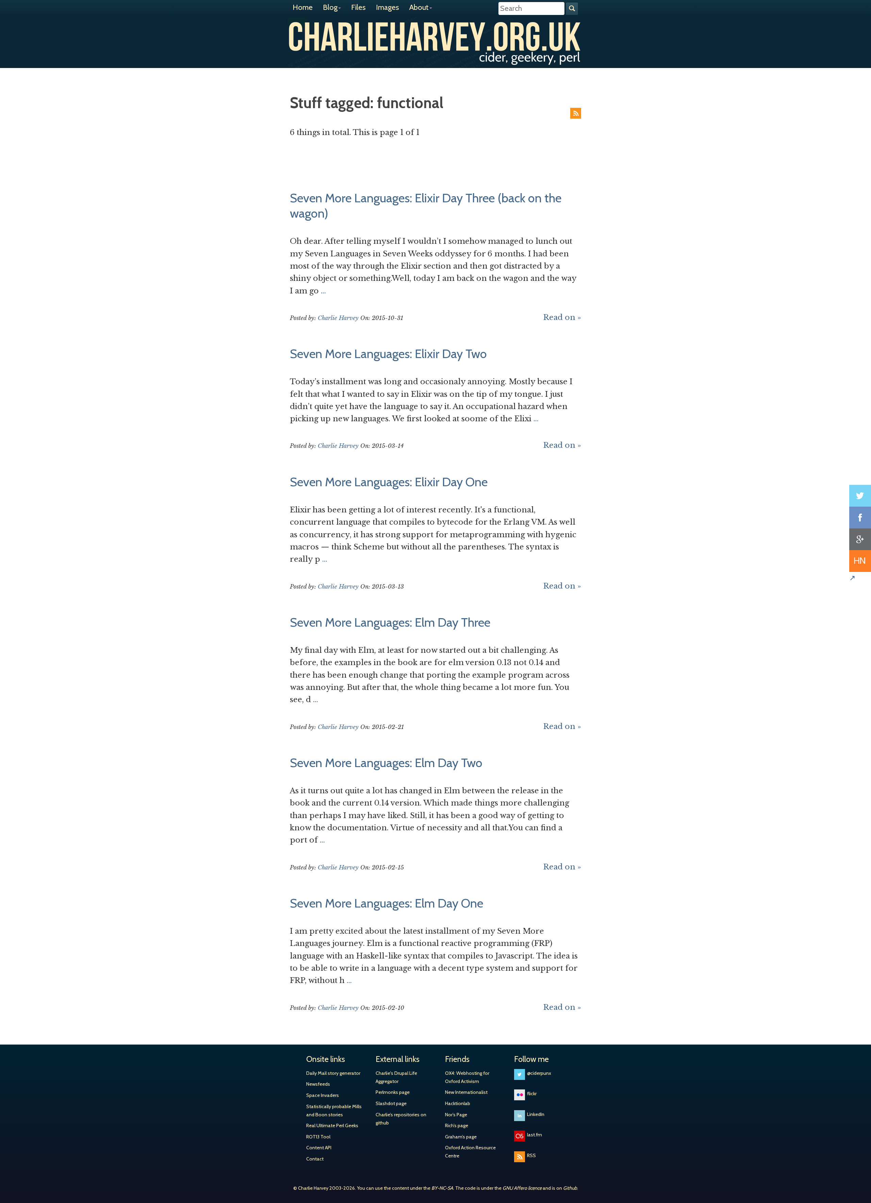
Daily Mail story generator (333, 1073)
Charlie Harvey (435, 36)
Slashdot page (391, 1103)
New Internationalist (466, 1092)
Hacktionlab (457, 1103)
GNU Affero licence (522, 1188)
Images (387, 7)
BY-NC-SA (442, 1188)
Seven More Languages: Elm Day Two (386, 762)
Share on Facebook (860, 517)
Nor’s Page (456, 1115)
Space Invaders (322, 1095)
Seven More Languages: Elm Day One (386, 903)
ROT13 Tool (318, 1137)
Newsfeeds (318, 1084)
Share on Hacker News (860, 561)
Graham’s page (461, 1137)
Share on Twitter (860, 496)
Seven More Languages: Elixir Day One (389, 481)
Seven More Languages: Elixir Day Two (388, 353)
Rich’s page (456, 1125)
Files (358, 7)
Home (303, 7)
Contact (315, 1159)
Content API (318, 1148)
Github (570, 1188)
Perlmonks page (393, 1092)
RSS (575, 113)
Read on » (562, 317)
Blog (330, 7)
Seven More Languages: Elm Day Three (390, 622)
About (419, 7)
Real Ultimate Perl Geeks (332, 1125)
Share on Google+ (860, 539)
